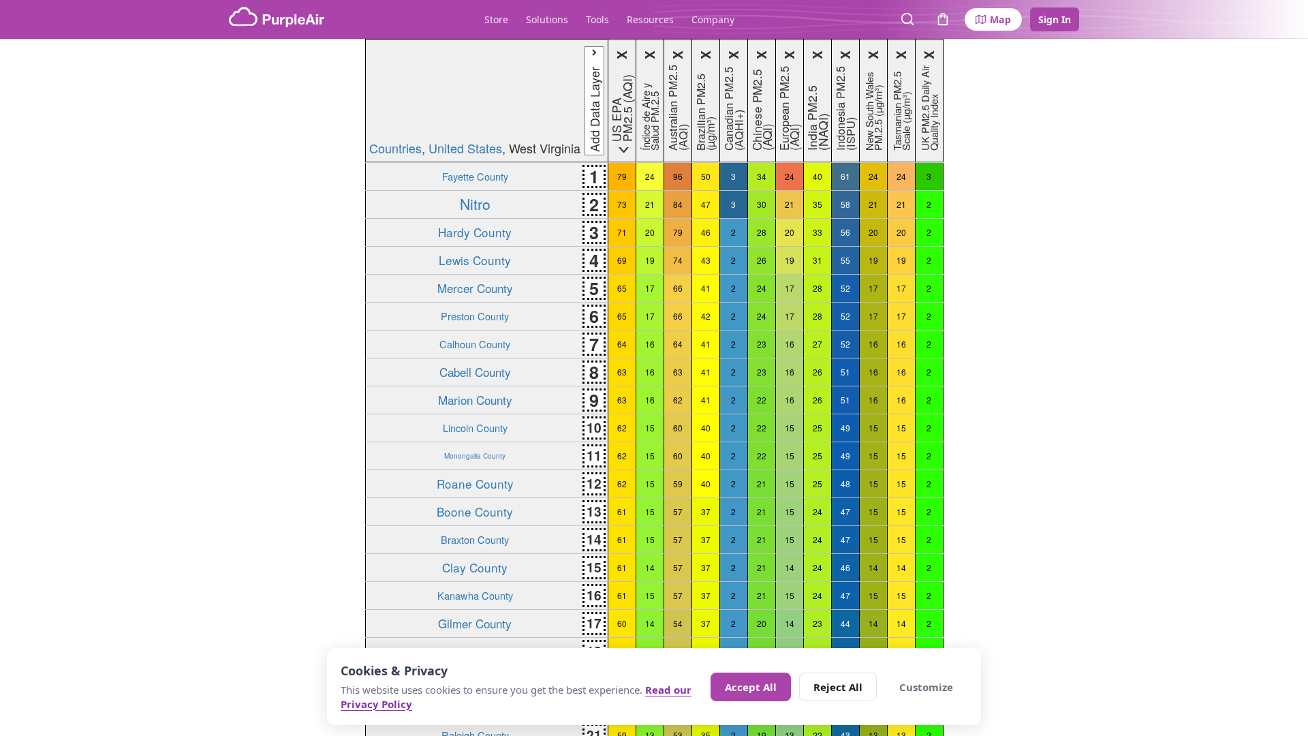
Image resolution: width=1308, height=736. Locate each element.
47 (706, 204)
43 (706, 260)
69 (622, 260)
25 (817, 427)
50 (706, 176)
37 (706, 511)
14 (650, 567)
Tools (597, 19)
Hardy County (475, 232)
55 (845, 260)
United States (465, 148)
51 (845, 372)
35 (817, 204)
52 (845, 288)
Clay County (475, 567)
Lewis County (475, 260)
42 (706, 316)
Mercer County (475, 287)
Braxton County (475, 539)
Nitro (475, 204)
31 (817, 260)
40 (817, 176)
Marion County (475, 399)
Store (496, 19)
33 (817, 232)
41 (706, 288)
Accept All (751, 687)
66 (678, 288)
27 (817, 344)
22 (761, 399)
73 (622, 204)
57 (678, 511)
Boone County (475, 511)
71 (622, 232)
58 (845, 204)
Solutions (547, 19)
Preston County (475, 316)
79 (622, 176)
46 (706, 232)
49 (845, 427)
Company (712, 19)
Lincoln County (475, 427)
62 (678, 399)
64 (622, 344)
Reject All (837, 687)
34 (761, 176)
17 (650, 288)
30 (761, 204)
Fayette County (475, 176)
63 (622, 372)
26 (761, 260)
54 (678, 623)
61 (845, 176)
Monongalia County (474, 455)
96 (678, 176)
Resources (650, 19)
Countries (395, 148)
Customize (926, 687)
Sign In (1054, 19)
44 (845, 623)
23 (761, 344)
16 (650, 344)
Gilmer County (475, 623)
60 (678, 427)
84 (678, 204)
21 (650, 204)
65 (622, 288)
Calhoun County (474, 344)
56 (845, 232)
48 (845, 483)
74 (678, 260)
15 (650, 427)
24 (650, 176)
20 (650, 232)
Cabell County (475, 371)
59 (678, 483)
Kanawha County (475, 595)
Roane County (475, 483)
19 (650, 260)
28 (761, 232)
